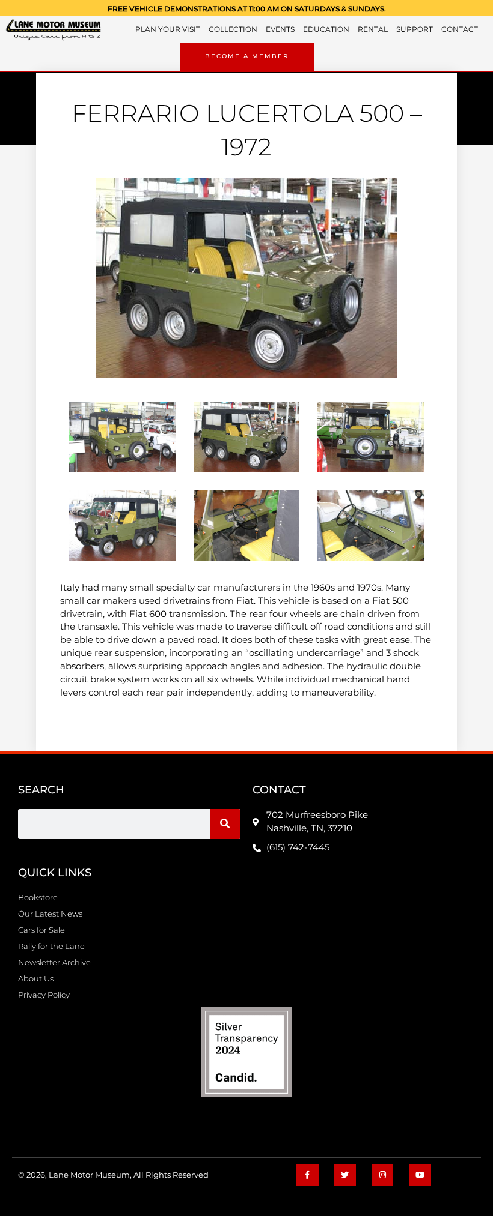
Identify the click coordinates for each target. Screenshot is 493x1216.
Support (414, 29)
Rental (373, 29)
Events (280, 29)
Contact (459, 29)
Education (326, 29)
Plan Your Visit (167, 29)
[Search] (225, 824)
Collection (233, 29)
